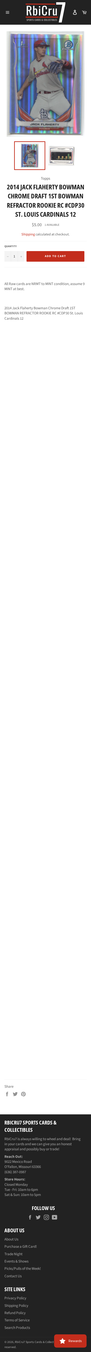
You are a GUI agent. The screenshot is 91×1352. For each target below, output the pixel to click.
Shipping (28, 234)
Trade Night (13, 1254)
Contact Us (13, 1276)
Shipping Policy (16, 1305)
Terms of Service (17, 1320)
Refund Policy (15, 1313)
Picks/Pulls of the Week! (22, 1268)
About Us (11, 1239)
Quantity (10, 246)
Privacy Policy (15, 1298)
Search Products (17, 1327)
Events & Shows (16, 1261)
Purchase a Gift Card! (20, 1246)
